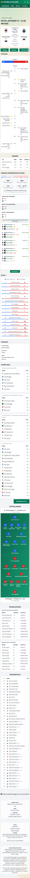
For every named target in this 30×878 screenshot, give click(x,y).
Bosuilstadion (5, 347)
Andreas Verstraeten (7, 628)
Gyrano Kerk (12, 713)
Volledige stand (21, 501)
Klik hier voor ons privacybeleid (15, 840)
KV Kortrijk (7, 407)
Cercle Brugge (8, 404)
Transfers (25, 6)
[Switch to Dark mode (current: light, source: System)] (27, 2)
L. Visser (15, 45)
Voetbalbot (15, 826)
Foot (15, 806)
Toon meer (14, 271)
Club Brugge (7, 377)
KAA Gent (7, 389)
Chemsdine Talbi (24, 100)
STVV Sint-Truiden (9, 401)
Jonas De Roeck (16, 512)
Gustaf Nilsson (6, 666)
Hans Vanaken (24, 68)
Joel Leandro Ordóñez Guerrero (23, 129)
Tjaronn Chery (6, 123)
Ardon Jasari (12, 737)
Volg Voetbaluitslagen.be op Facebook (15, 794)
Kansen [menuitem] (14, 50)
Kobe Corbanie (6, 626)
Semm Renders (6, 93)
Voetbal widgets (15, 830)
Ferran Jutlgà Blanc (23, 84)
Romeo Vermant (6, 669)
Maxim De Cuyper (23, 80)
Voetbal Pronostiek (15, 828)
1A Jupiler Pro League (6, 18)
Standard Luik (8, 435)
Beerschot (7, 410)
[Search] (24, 2)
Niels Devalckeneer (7, 615)
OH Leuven (7, 438)
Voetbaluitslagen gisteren (15, 816)
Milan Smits (5, 623)
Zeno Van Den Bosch (14, 702)
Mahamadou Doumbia (6, 119)
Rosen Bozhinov (6, 620)
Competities (5, 6)
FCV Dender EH (8, 432)
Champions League (15, 814)
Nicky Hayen (16, 600)
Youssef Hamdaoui (7, 634)
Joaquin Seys (12, 708)
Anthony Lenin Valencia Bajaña (5, 71)
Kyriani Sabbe (5, 652)
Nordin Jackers (6, 647)
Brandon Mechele (13, 700)
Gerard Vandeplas (6, 636)
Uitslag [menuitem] (4, 50)
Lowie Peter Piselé (6, 618)
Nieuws (18, 6)
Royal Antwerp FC (9, 386)
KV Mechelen (8, 429)
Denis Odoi (12, 697)
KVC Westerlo (8, 426)
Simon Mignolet (13, 751)
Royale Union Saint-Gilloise (12, 373)
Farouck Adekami (5, 116)
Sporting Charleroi (9, 423)
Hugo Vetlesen (5, 661)
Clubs (12, 6)
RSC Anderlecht (8, 383)
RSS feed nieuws (15, 810)
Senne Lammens (13, 681)
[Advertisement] (15, 13)
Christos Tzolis (24, 136)
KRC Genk (7, 380)
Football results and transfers (15, 804)
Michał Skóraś (5, 655)
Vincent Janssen (13, 716)
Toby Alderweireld (13, 710)
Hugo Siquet (5, 650)
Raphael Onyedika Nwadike (22, 109)
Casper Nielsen (6, 658)
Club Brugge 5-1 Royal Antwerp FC (16, 191)
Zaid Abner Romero (7, 663)
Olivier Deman (12, 729)
